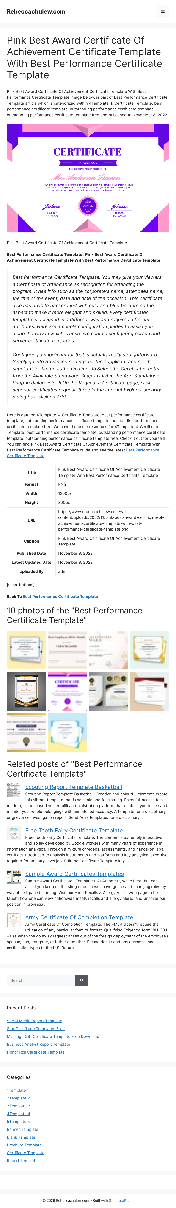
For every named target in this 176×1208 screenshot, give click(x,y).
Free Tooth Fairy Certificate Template (74, 830)
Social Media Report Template (34, 1021)
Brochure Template (24, 1145)
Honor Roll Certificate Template (36, 1052)
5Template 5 (18, 1121)
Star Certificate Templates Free (36, 1028)
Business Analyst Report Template (38, 1044)
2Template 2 (18, 1098)
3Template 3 (18, 1106)
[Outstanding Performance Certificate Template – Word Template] (26, 650)
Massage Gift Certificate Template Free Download (53, 1036)
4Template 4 (18, 1113)
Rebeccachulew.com (36, 11)
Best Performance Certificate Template (60, 596)
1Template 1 (18, 1090)
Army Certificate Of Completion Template (79, 917)
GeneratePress (121, 1200)
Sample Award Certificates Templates (74, 874)
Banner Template (22, 1129)
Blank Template (21, 1137)
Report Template (22, 1160)
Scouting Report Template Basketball (73, 787)
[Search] (81, 980)
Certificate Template (25, 1153)
